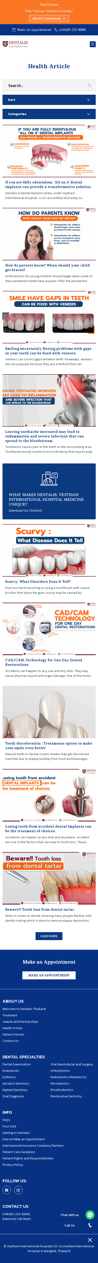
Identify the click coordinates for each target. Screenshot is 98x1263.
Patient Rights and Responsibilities (28, 1158)
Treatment (10, 1015)
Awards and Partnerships (20, 1021)
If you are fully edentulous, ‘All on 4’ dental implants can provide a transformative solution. (48, 184)
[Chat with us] (90, 1214)
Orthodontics (60, 1070)
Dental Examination (17, 1064)
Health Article (13, 1028)
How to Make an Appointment (24, 1139)
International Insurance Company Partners (33, 1145)
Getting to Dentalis (16, 1132)
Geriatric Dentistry (16, 1083)
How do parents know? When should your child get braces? (47, 267)
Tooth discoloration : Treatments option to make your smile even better (48, 745)
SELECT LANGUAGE (47, 18)
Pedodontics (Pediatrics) (68, 1077)
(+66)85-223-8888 (72, 30)
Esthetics (9, 1077)
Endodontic (11, 1070)
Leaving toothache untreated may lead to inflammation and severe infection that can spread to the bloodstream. (44, 436)
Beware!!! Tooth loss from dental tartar (39, 909)
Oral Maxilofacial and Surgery (72, 1064)
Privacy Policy (13, 1164)
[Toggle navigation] (93, 44)
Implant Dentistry (15, 1090)
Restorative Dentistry (67, 1096)
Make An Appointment (33, 30)
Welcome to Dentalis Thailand (24, 1009)
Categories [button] (17, 114)
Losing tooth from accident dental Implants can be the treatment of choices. (48, 828)
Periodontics (60, 1083)
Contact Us (10, 1040)
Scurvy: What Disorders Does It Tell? (38, 581)
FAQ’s (6, 1120)
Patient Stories (13, 1034)
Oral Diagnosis (13, 1096)
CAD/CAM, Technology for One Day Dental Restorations (43, 662)
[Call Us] (90, 1225)
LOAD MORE (49, 936)
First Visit (9, 1126)
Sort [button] (11, 99)
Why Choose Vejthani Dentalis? (49, 11)
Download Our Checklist (25, 510)
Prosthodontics (62, 1090)
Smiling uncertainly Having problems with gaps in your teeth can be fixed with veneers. (48, 350)
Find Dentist (49, 5)
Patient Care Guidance (19, 1152)
